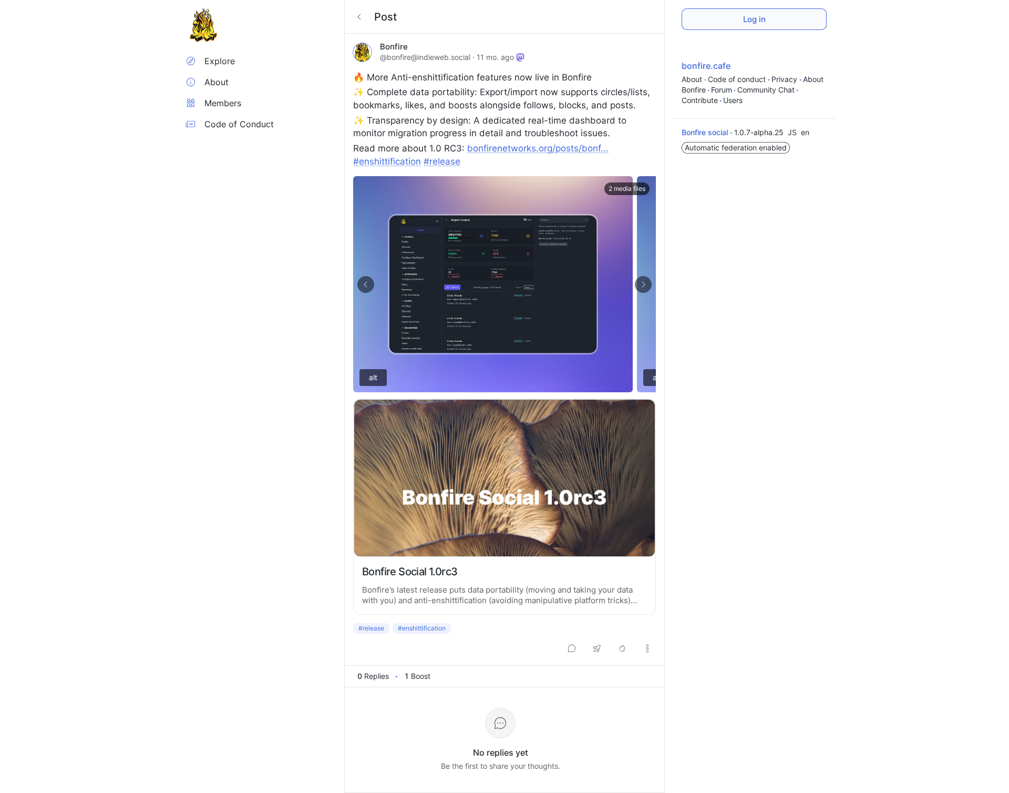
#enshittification (422, 628)
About (693, 79)
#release (371, 628)
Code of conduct (738, 79)
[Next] (643, 284)
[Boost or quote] (597, 648)
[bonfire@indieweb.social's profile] (362, 52)
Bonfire (394, 47)
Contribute (700, 100)
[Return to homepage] (203, 25)
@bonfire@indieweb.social (425, 57)
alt (373, 377)
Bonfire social (706, 132)
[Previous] (365, 284)
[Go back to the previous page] (359, 17)
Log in (754, 19)
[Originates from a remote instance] (520, 57)
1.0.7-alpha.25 (760, 132)
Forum (721, 89)
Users (733, 100)
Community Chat (766, 89)
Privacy (785, 79)
